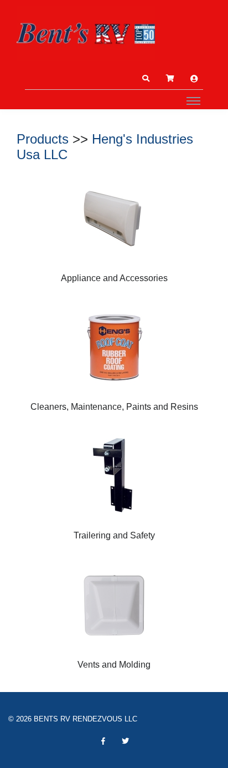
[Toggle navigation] (193, 100)
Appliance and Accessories (114, 278)
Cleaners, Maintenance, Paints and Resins (114, 406)
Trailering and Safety (114, 535)
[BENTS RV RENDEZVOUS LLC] (86, 33)
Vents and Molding (114, 664)
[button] (145, 79)
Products (43, 138)
